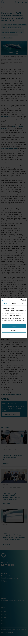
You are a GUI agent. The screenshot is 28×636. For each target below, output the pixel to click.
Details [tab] (14, 303)
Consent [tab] (5, 303)
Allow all (14, 326)
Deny (14, 335)
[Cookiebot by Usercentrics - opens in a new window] (20, 300)
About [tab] (22, 303)
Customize (13, 330)
